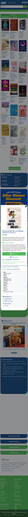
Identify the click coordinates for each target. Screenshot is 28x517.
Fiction (7, 305)
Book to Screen (7, 300)
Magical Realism (8, 298)
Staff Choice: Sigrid (8, 301)
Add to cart (14, 254)
